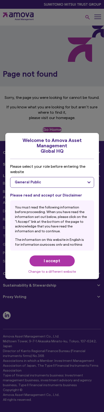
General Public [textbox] (28, 182)
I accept (52, 261)
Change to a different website (52, 271)
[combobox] (52, 182)
